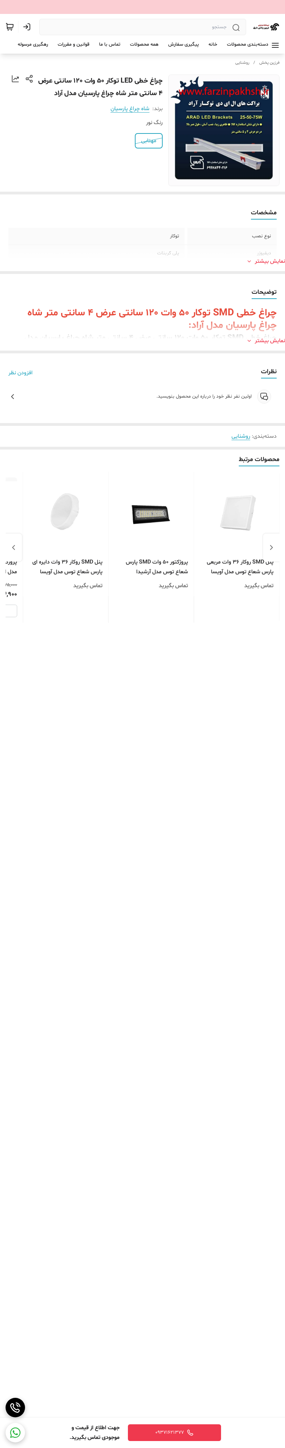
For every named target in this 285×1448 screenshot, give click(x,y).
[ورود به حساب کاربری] (28, 27)
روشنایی (242, 63)
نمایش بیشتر (270, 261)
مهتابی (148, 141)
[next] (13, 547)
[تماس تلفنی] (15, 1407)
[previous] (271, 547)
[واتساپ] (15, 1432)
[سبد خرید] (10, 27)
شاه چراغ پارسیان (130, 109)
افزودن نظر (20, 373)
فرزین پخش (269, 63)
